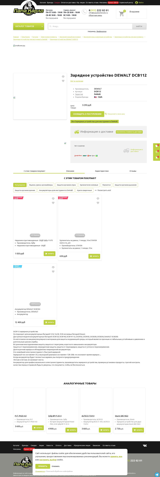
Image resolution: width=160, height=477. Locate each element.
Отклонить (55, 466)
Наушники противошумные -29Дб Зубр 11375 (34, 240)
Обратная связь (95, 15)
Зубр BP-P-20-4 (54, 416)
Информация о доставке (136, 150)
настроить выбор (47, 460)
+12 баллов (79, 235)
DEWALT (98, 89)
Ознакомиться (40, 471)
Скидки (34, 445)
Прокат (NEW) (113, 3)
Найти (139, 26)
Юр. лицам (81, 3)
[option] (29, 409)
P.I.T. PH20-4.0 (20, 416)
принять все (116, 456)
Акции (41, 445)
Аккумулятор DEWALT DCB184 (27, 309)
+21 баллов (35, 235)
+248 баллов (35, 304)
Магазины (17, 449)
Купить (51, 253)
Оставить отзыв (92, 3)
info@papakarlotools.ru (98, 13)
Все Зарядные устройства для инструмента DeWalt (94, 121)
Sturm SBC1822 (121, 416)
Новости (49, 445)
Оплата (58, 445)
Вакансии (96, 445)
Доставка (67, 445)
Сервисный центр (126, 3)
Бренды (50, 3)
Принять (42, 466)
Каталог (43, 3)
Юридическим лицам (82, 445)
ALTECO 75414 (88, 416)
